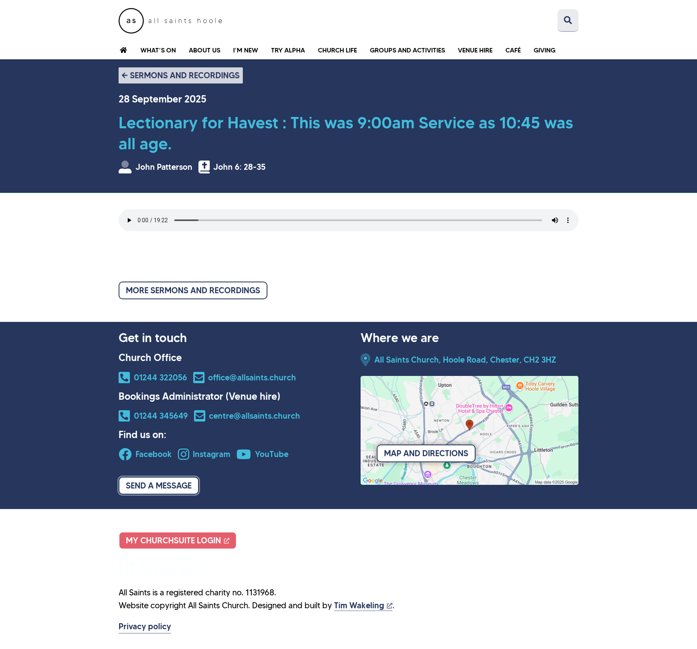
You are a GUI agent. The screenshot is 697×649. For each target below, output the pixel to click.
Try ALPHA (288, 50)
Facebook (154, 454)
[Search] (567, 20)
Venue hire (475, 50)
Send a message (159, 485)
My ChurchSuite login (173, 540)
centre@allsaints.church (254, 416)
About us (204, 50)
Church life (337, 50)
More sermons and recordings (193, 290)
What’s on (158, 50)
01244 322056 (160, 377)
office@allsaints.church (252, 377)
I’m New (245, 50)
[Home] (170, 20)
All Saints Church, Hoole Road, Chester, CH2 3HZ (465, 360)
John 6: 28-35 (239, 167)
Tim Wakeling (359, 605)
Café (513, 50)
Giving (544, 50)
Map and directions (426, 453)
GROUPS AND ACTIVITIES (407, 50)
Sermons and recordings (185, 75)
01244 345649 (161, 416)
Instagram (211, 454)
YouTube (271, 454)
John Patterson (164, 167)
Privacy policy (145, 626)
